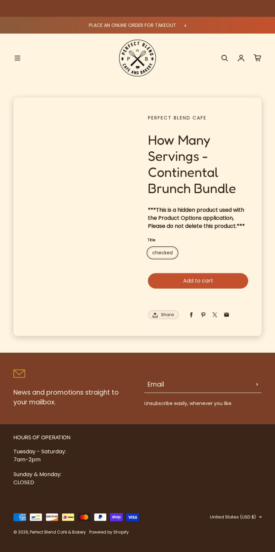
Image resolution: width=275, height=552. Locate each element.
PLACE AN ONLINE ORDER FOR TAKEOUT (132, 25)
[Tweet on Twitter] (215, 315)
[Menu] (17, 58)
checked (162, 252)
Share (167, 314)
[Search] (225, 58)
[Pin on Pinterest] (203, 315)
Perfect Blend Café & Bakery (58, 532)
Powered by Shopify (109, 532)
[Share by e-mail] (226, 315)
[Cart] (258, 58)
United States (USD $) (233, 517)
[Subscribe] (257, 384)
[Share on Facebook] (191, 315)
